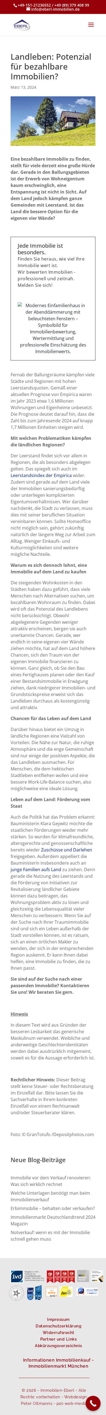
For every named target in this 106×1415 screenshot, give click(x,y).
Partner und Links (58, 1339)
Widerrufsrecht (58, 1332)
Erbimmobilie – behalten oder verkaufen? (53, 1208)
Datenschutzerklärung (58, 1326)
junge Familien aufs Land (36, 870)
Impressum (58, 1319)
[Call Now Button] (93, 1403)
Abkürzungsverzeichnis (58, 1345)
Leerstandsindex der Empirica (42, 475)
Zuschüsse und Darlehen (66, 850)
